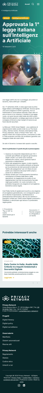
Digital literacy (8, 320)
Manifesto (6, 337)
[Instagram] (19, 385)
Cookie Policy (27, 378)
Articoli (6, 18)
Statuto (5, 358)
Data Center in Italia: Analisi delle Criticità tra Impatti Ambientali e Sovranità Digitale (21, 267)
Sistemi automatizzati (11, 340)
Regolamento (8, 354)
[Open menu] (38, 4)
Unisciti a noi (8, 365)
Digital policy (8, 323)
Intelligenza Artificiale (20, 18)
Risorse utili (7, 344)
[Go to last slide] (33, 282)
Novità (7, 242)
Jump (21, 382)
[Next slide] (37, 282)
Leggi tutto (8, 278)
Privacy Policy (16, 378)
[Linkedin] (24, 385)
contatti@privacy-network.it (28, 311)
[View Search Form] (33, 4)
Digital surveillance (10, 327)
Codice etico (8, 361)
